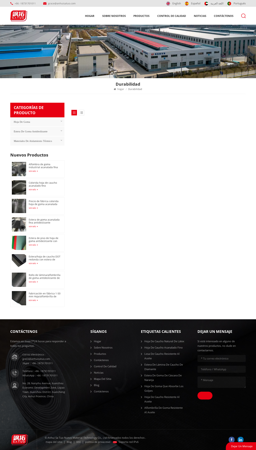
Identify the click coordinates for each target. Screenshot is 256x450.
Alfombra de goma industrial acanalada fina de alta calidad (43, 166)
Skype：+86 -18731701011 (37, 363)
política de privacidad (97, 442)
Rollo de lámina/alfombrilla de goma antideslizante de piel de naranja (44, 276)
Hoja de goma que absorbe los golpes (163, 388)
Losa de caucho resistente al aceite (162, 356)
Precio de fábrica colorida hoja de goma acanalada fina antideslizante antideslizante (44, 203)
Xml (78, 442)
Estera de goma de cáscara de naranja (163, 378)
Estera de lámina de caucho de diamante (163, 367)
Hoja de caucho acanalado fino (163, 347)
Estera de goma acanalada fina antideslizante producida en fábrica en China (44, 221)
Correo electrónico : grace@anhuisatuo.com (36, 357)
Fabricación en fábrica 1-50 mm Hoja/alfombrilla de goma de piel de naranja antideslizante (44, 295)
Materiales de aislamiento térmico (33, 141)
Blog (96, 385)
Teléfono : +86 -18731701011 (39, 371)
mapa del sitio (102, 379)
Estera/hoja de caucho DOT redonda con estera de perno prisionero (44, 258)
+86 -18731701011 (25, 3)
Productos (141, 16)
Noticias (200, 16)
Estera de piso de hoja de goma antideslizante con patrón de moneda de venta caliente (43, 239)
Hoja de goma (22, 121)
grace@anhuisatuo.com (62, 3)
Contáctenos (223, 16)
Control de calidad (171, 16)
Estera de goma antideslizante (31, 131)
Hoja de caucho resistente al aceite (162, 399)
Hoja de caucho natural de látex (164, 341)
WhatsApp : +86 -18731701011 (40, 375)
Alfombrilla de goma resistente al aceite (163, 410)
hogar (89, 16)
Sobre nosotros (114, 16)
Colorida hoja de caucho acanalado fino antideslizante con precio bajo (43, 184)
